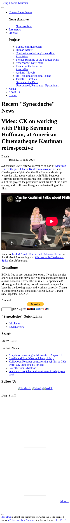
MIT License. (14, 520)
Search (5, 340)
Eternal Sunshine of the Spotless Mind (37, 59)
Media (12, 88)
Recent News (16, 326)
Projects (13, 32)
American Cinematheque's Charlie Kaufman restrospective (33, 167)
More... (64, 501)
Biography (15, 29)
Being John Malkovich (29, 46)
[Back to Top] (2, 514)
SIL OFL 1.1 (61, 520)
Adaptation (22, 56)
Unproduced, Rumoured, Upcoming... (37, 85)
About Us (14, 91)
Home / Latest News (20, 12)
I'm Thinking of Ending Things (33, 75)
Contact (13, 95)
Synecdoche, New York (29, 62)
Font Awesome (28, 520)
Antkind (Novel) (25, 72)
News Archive (24, 26)
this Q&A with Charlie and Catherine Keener (37, 254)
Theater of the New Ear (29, 66)
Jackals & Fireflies (26, 79)
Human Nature (24, 49)
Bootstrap (6, 516)
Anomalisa (22, 69)
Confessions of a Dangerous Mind (35, 53)
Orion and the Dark (27, 82)
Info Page (14, 323)
